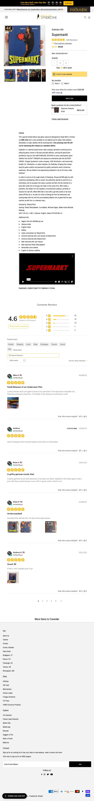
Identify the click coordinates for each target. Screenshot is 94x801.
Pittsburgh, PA (8, 663)
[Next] (13, 28)
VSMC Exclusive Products (12, 704)
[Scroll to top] (89, 796)
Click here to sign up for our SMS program (17, 756)
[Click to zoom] (41, 28)
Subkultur (44, 288)
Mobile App (6, 727)
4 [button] (51, 601)
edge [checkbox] (35, 344)
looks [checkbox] (28, 344)
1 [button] (38, 601)
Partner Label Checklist (10, 719)
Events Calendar (8, 647)
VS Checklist (7, 715)
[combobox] (78, 361)
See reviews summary (63, 43)
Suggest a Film (8, 734)
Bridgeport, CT (8, 655)
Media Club (6, 723)
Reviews (6, 730)
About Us (6, 635)
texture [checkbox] (54, 344)
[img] (53, 39)
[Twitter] (47, 774)
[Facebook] (42, 774)
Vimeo (52, 288)
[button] (61, 316)
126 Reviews (71, 40)
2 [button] (42, 601)
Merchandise (7, 689)
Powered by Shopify (36, 796)
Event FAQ (68, 3)
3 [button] (47, 601)
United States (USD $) (10, 9)
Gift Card (6, 685)
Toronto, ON (7, 667)
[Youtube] (51, 774)
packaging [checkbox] (44, 344)
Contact (5, 643)
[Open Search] (85, 17)
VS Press (6, 700)
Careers (5, 639)
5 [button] (55, 601)
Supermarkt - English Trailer (28, 288)
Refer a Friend (7, 738)
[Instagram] (44, 774)
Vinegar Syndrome (9, 697)
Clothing (5, 681)
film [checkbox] (9, 349)
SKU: (53, 53)
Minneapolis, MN (8, 670)
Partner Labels (7, 693)
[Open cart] (89, 17)
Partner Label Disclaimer (60, 119)
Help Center (7, 651)
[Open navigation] (14, 17)
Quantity (55, 58)
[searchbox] (33, 355)
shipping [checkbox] (20, 344)
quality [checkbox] (11, 344)
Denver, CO (7, 659)
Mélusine (6, 742)
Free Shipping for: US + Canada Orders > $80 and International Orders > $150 (39, 9)
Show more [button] (17, 350)
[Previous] (7, 28)
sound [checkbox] (62, 344)
